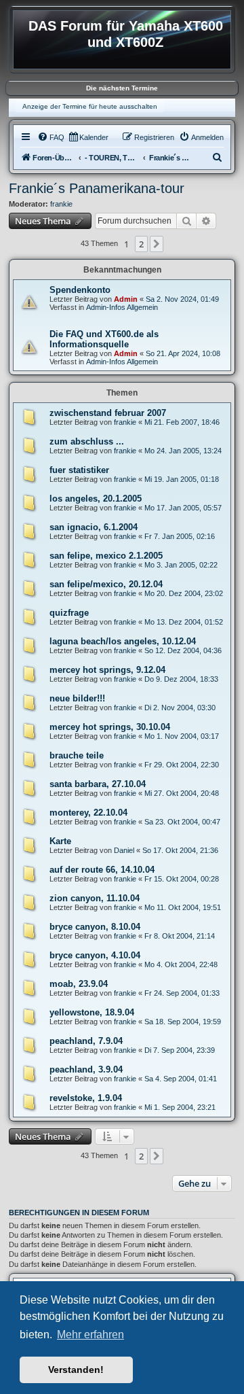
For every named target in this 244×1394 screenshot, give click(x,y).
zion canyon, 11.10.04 (94, 898)
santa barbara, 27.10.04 (97, 784)
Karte (60, 841)
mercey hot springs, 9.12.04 (107, 670)
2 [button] (141, 244)
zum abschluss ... (86, 441)
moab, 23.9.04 (78, 984)
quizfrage (69, 613)
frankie (61, 204)
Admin (126, 299)
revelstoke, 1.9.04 (85, 1098)
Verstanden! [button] (76, 1369)
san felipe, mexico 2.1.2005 (106, 556)
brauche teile (76, 755)
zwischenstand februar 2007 (107, 413)
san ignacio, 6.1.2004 (93, 527)
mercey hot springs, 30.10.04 (109, 727)
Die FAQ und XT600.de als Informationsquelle (104, 339)
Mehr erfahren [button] (90, 1334)
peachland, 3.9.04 (86, 1069)
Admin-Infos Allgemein (122, 307)
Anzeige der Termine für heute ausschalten (89, 106)
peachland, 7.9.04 (86, 1041)
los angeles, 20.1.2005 (95, 498)
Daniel (124, 850)
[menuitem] (50, 137)
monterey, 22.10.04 (88, 812)
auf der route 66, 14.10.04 (102, 870)
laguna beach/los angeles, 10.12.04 (122, 641)
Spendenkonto (79, 290)
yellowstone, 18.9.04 (91, 1012)
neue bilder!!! (77, 698)
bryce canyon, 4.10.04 (94, 955)
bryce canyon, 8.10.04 (94, 927)
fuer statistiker (79, 470)
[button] (156, 244)
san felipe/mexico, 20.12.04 (106, 584)
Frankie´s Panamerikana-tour (96, 188)
